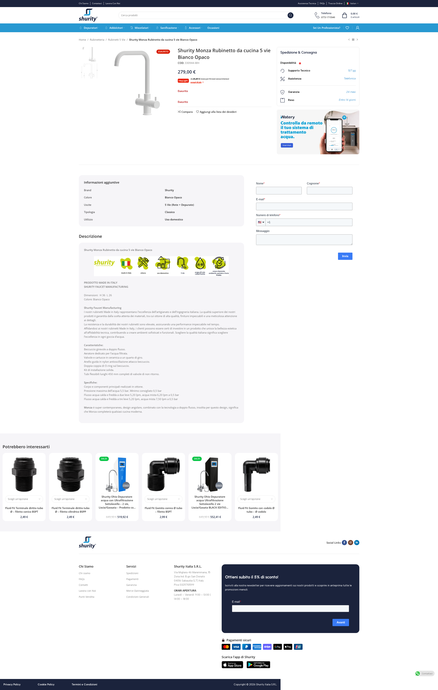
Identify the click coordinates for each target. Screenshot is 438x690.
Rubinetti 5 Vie (116, 39)
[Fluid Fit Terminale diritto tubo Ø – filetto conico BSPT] (24, 474)
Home (82, 39)
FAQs (82, 579)
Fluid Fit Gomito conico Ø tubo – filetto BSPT (163, 509)
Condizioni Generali (137, 596)
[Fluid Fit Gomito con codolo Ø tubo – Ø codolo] (256, 474)
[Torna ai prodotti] (353, 40)
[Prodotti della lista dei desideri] (347, 27)
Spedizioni (132, 573)
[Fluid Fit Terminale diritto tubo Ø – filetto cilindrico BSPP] (70, 474)
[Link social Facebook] (344, 542)
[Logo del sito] (88, 15)
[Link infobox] (325, 15)
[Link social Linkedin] (356, 542)
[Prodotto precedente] (349, 40)
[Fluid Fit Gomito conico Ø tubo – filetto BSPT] (163, 474)
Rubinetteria (97, 39)
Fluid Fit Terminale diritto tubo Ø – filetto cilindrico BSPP (70, 509)
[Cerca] (290, 15)
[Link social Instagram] (350, 542)
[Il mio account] (357, 27)
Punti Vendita (86, 596)
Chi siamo (84, 573)
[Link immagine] (87, 542)
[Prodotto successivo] (357, 40)
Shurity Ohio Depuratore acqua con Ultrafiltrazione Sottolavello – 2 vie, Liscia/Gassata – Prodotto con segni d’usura (117, 504)
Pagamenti (132, 579)
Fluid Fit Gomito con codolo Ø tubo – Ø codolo (256, 509)
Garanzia (131, 585)
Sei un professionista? (326, 27)
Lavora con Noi (87, 590)
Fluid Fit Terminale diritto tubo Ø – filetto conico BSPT (24, 509)
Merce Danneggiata (137, 590)
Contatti (83, 585)
